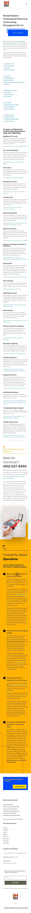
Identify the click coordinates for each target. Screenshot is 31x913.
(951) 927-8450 (6, 861)
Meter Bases (7, 96)
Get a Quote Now (19, 786)
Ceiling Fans (7, 76)
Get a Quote (18, 33)
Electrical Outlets (9, 78)
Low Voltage (7, 102)
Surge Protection (9, 115)
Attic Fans (7, 68)
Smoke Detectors (9, 109)
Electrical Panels (8, 80)
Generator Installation (10, 90)
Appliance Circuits (9, 64)
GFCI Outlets (7, 92)
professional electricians (20, 594)
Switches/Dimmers (9, 117)
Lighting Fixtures (9, 94)
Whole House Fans (9, 121)
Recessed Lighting (9, 107)
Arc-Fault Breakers (9, 66)
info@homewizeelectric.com (10, 857)
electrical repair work (20, 662)
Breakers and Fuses (9, 70)
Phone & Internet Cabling (11, 105)
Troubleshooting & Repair (11, 119)
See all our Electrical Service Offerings (13, 819)
